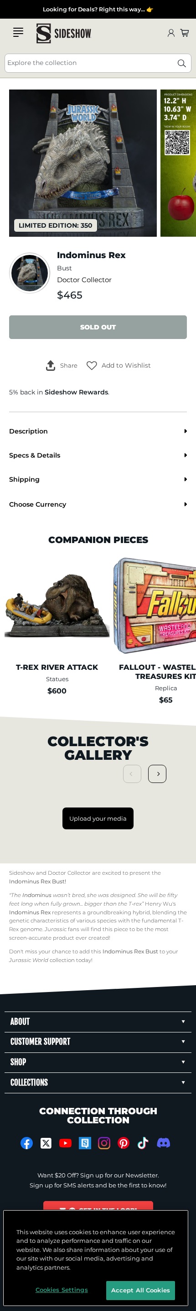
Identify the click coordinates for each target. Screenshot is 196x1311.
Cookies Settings (62, 1289)
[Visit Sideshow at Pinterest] (124, 1143)
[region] (96, 1258)
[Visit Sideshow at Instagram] (104, 1143)
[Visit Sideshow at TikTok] (143, 1143)
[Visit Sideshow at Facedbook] (27, 1143)
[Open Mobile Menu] (18, 32)
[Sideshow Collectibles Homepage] (63, 33)
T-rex (135, 904)
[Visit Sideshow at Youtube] (65, 1143)
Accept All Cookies (140, 1290)
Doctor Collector (84, 280)
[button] (119, 365)
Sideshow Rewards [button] (76, 392)
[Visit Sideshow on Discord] (162, 1142)
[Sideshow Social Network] (85, 1143)
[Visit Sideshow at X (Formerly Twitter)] (46, 1143)
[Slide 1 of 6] (83, 163)
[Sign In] (171, 33)
